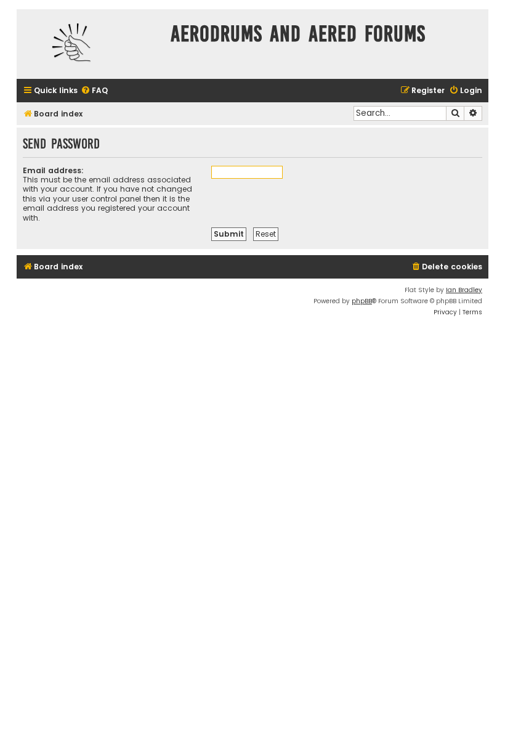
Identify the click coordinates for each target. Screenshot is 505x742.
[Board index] (90, 44)
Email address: (53, 170)
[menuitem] (94, 91)
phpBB (362, 301)
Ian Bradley (464, 290)
